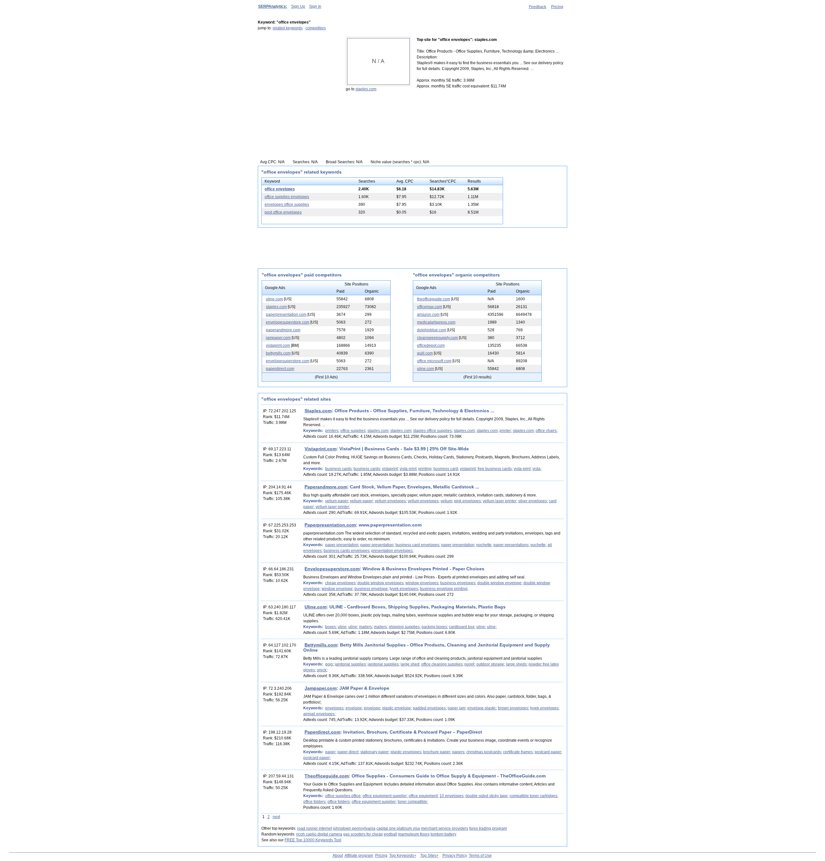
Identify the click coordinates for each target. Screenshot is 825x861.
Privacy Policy (454, 855)
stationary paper (374, 752)
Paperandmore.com (326, 486)
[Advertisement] (298, 77)
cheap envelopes (340, 583)
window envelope (337, 588)
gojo (329, 664)
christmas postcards (483, 752)
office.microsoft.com (434, 361)
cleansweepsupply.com (437, 337)
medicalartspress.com (436, 322)
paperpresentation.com (286, 314)
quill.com (425, 353)
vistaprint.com (278, 345)
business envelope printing (443, 588)
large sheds (516, 664)
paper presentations (511, 545)
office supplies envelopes (287, 197)
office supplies (352, 430)
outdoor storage (490, 664)
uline (342, 627)
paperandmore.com (283, 330)
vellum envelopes (390, 501)
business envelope (371, 588)
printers (331, 430)
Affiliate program (359, 855)
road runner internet (314, 828)
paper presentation (341, 545)
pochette (483, 545)
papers (458, 752)
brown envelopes (513, 708)
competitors (316, 28)
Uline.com (315, 606)
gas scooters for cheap (363, 834)
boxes (330, 627)
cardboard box (461, 627)
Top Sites (428, 855)
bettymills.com (278, 353)
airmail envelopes (319, 714)
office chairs (546, 430)
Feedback (537, 7)
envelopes (334, 708)
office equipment (423, 796)
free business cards (495, 468)
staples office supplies (432, 430)
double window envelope (499, 583)
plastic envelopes (406, 752)
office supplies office (343, 796)
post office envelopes (283, 212)
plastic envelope (396, 708)
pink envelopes (467, 501)
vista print (408, 468)
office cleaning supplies (441, 664)
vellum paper (336, 501)
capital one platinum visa (398, 828)
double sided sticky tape (486, 796)
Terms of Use (480, 855)
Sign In (315, 6)
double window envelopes (380, 583)
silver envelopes (532, 501)
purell (469, 664)
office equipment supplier (385, 796)
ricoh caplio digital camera (319, 834)
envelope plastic (481, 708)
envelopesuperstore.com (287, 322)
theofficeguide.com (433, 299)
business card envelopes (417, 545)
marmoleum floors (414, 834)
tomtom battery (443, 834)
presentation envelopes (391, 550)
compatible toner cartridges (533, 796)
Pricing (557, 7)
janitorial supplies (350, 664)
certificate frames (518, 752)
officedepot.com (431, 345)
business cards (338, 468)
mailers (365, 627)
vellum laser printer (499, 501)
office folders (314, 801)
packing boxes (434, 627)
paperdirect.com (280, 368)
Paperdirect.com (322, 732)
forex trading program (488, 828)
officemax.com (429, 307)
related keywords (288, 28)
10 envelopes (451, 796)
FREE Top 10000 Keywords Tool (313, 840)
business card (445, 468)
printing (425, 468)
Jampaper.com (320, 688)
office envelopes (280, 189)
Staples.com (318, 410)
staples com (400, 430)
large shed (410, 664)
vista (536, 468)
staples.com (365, 89)
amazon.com (428, 314)
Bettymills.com (321, 644)
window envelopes (421, 583)
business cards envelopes (346, 550)
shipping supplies (404, 627)
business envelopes (457, 583)
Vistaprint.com (320, 448)
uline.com (274, 299)
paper (330, 752)
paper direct (347, 752)
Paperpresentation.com (330, 524)
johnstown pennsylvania (354, 828)
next (276, 817)
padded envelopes (429, 708)
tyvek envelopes (404, 588)
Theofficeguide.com (327, 775)
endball (390, 834)
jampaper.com (278, 337)
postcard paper (548, 752)
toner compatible (412, 801)
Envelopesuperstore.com (332, 568)
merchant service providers (444, 828)
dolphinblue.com (431, 330)
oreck (321, 670)
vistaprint (390, 468)
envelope (353, 708)
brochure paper (436, 752)
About (338, 855)
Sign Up (298, 6)
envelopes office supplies (287, 204)
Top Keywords (401, 855)
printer (505, 430)
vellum (446, 501)
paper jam (456, 708)
